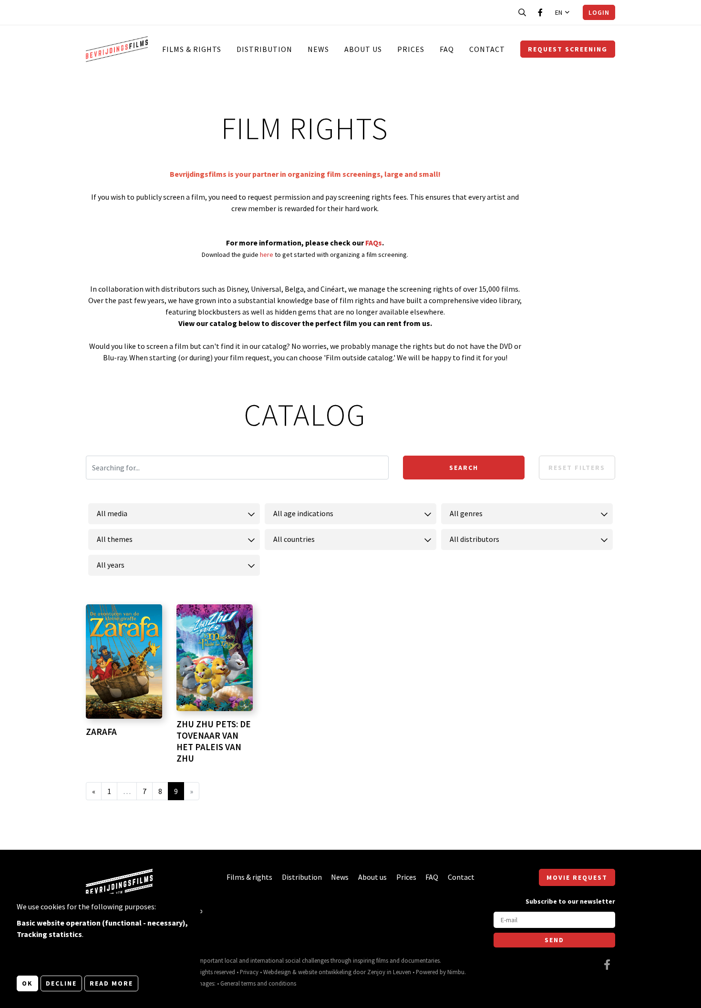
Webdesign (277, 972)
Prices (410, 49)
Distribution (264, 49)
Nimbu (455, 972)
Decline (61, 983)
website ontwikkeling (324, 972)
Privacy (249, 972)
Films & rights (191, 49)
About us (363, 49)
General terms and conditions (258, 983)
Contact (487, 49)
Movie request (577, 877)
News (318, 49)
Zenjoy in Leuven (389, 972)
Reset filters (576, 467)
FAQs (373, 242)
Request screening (568, 49)
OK (27, 983)
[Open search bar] (522, 12)
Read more (111, 983)
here (267, 254)
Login (598, 12)
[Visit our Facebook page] (540, 12)
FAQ (447, 49)
